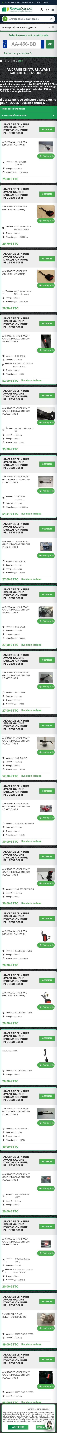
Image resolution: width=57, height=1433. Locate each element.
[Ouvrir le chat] (49, 1426)
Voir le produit (49, 156)
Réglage (42, 1427)
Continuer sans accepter (38, 1409)
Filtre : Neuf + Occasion (28, 115)
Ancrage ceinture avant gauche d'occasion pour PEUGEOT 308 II (16, 129)
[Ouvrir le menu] (52, 9)
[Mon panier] (47, 9)
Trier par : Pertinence (28, 109)
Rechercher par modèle (17, 53)
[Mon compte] (41, 9)
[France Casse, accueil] (17, 9)
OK (50, 44)
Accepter (18, 1427)
